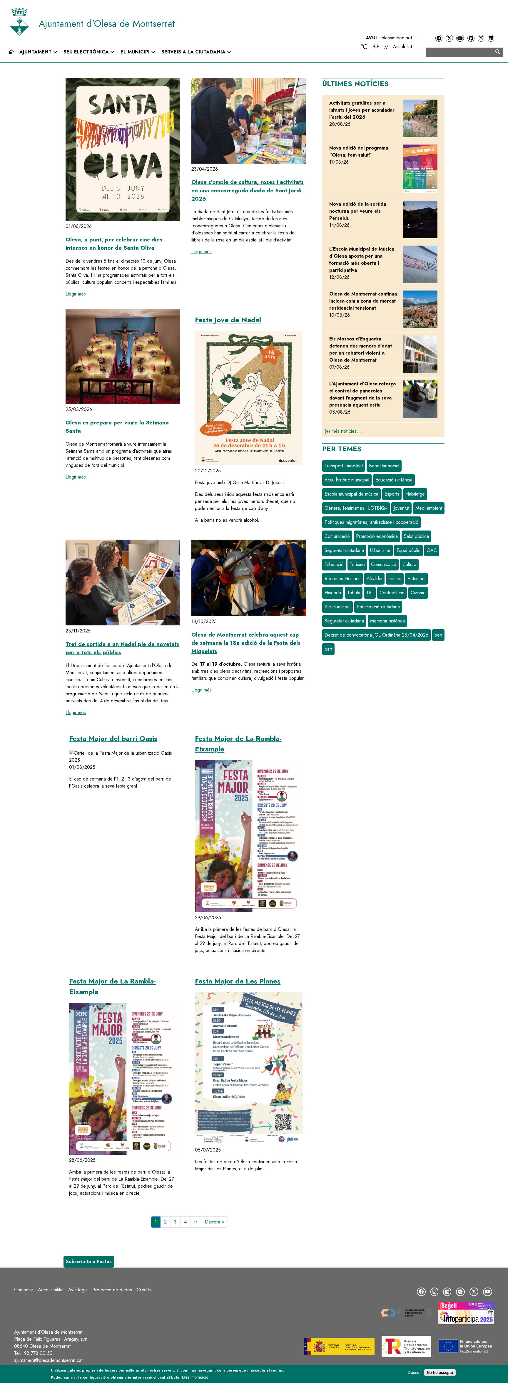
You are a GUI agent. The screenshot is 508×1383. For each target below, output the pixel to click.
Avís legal (78, 1289)
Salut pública (416, 536)
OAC (432, 550)
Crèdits (144, 1289)
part (328, 649)
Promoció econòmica (377, 536)
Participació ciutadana (378, 606)
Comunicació (337, 536)
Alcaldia (374, 578)
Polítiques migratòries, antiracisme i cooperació (371, 522)
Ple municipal (337, 606)
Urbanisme (380, 550)
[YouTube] (460, 38)
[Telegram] (438, 38)
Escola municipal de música (351, 494)
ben (438, 635)
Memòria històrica (387, 620)
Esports (392, 494)
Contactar (23, 1289)
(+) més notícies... (343, 431)
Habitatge (415, 494)
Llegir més (76, 294)
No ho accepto (440, 1372)
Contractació (392, 592)
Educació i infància (393, 479)
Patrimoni (416, 578)
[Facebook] (470, 38)
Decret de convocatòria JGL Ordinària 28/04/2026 (376, 635)
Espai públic (408, 550)
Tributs (353, 592)
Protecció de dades (112, 1289)
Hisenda (333, 592)
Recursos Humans (342, 578)
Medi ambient (428, 508)
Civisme (418, 592)
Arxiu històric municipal (347, 479)
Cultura (409, 564)
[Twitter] (449, 38)
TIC (369, 592)
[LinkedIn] (491, 38)
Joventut (401, 508)
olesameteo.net (397, 37)
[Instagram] (481, 38)
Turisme (357, 564)
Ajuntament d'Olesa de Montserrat (107, 23)
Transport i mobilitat (344, 465)
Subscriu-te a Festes (89, 1261)
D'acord (414, 1372)
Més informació (195, 1377)
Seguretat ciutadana (344, 550)
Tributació (334, 564)
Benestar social (384, 465)
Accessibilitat (50, 1289)
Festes (394, 578)
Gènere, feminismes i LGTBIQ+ (356, 508)
